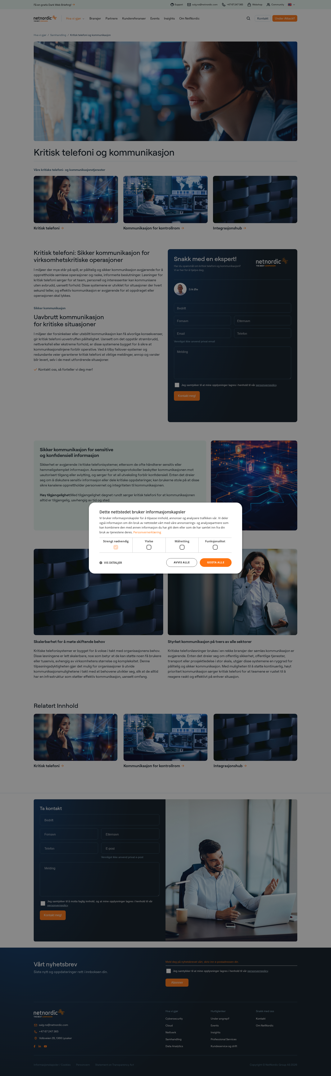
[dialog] (165, 538)
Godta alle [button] (215, 562)
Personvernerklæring (147, 532)
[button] (110, 562)
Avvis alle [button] (182, 562)
